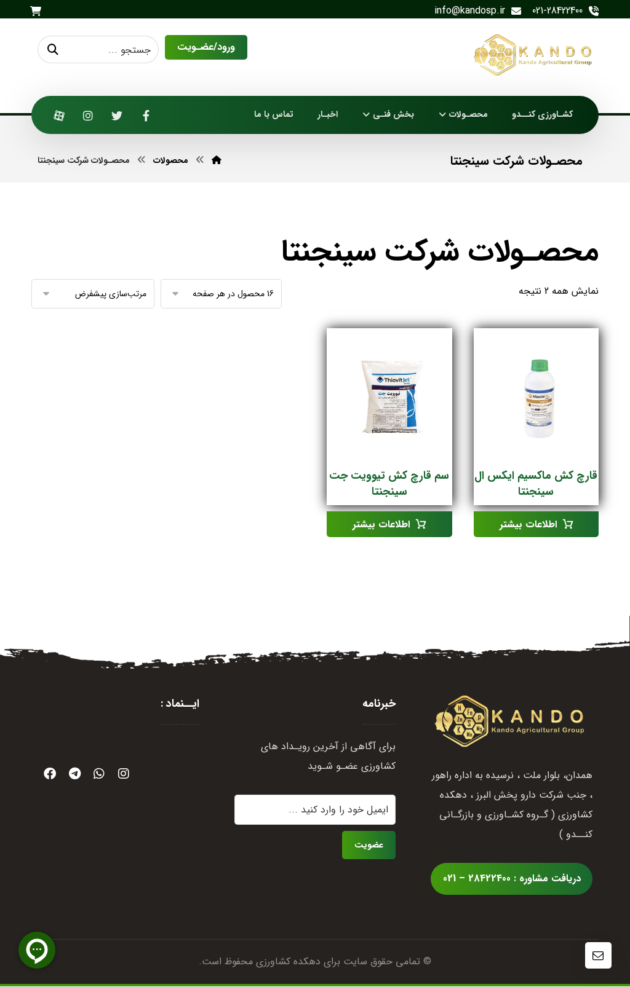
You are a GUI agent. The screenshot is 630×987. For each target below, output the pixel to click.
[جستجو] (52, 50)
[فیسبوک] (145, 115)
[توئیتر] (116, 115)
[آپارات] (59, 115)
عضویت (368, 845)
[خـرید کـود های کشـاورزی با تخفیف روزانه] (535, 55)
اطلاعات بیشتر (528, 524)
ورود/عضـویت (206, 47)
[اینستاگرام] (88, 115)
